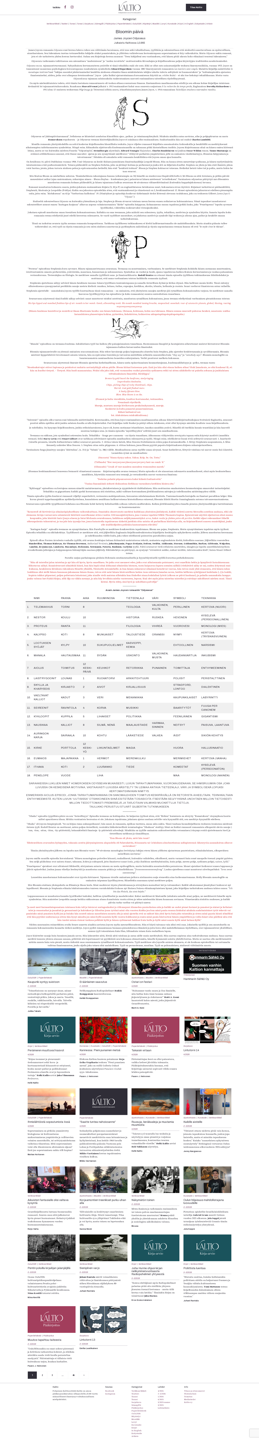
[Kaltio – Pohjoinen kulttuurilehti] (129, 7)
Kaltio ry (188, 1402)
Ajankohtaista (138, 978)
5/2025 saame (164, 1402)
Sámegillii (99, 24)
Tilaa (196, 7)
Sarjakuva (88, 24)
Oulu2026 (136, 24)
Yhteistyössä (189, 975)
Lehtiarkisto (163, 1408)
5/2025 (160, 1405)
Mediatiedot (190, 1399)
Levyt (163, 24)
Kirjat (180, 24)
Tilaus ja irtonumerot (194, 1391)
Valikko (57, 7)
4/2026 (135, 986)
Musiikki (156, 24)
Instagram (110, 1393)
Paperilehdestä (124, 24)
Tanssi (72, 24)
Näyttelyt (147, 24)
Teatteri (64, 24)
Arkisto (209, 24)
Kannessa (84, 1046)
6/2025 (160, 1399)
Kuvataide (172, 24)
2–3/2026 (32, 986)
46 (74, 1375)
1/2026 (160, 1396)
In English (188, 24)
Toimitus (188, 1396)
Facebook (109, 1391)
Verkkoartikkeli (53, 24)
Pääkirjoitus (110, 24)
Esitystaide (200, 24)
